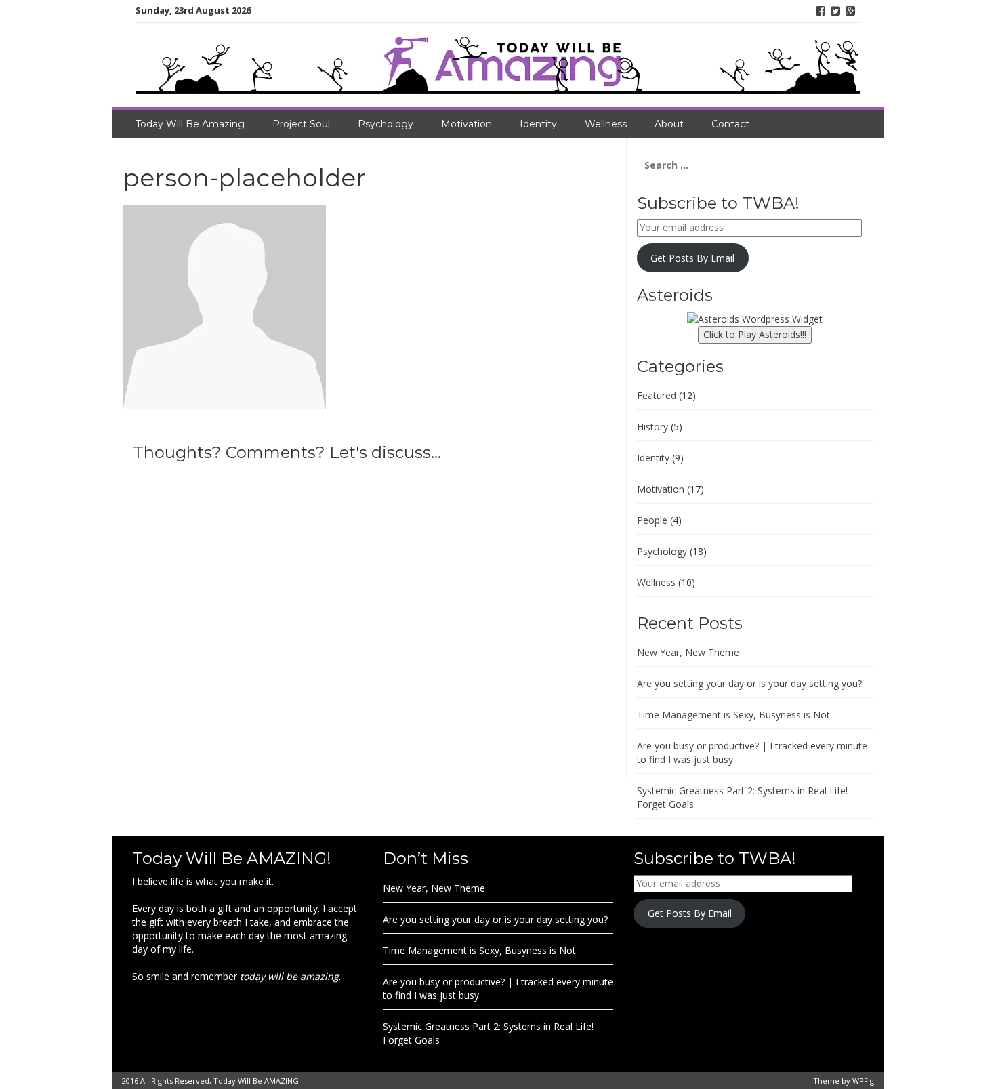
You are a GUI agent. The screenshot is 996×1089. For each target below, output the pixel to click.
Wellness (606, 124)
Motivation (466, 124)
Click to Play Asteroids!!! (754, 334)
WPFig (863, 1080)
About (669, 124)
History (652, 426)
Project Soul (301, 124)
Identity (538, 124)
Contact (730, 124)
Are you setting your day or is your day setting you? (749, 683)
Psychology (385, 124)
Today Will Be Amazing (190, 124)
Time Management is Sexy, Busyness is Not (733, 714)
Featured (656, 395)
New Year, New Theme (688, 652)
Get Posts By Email (692, 257)
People (652, 520)
